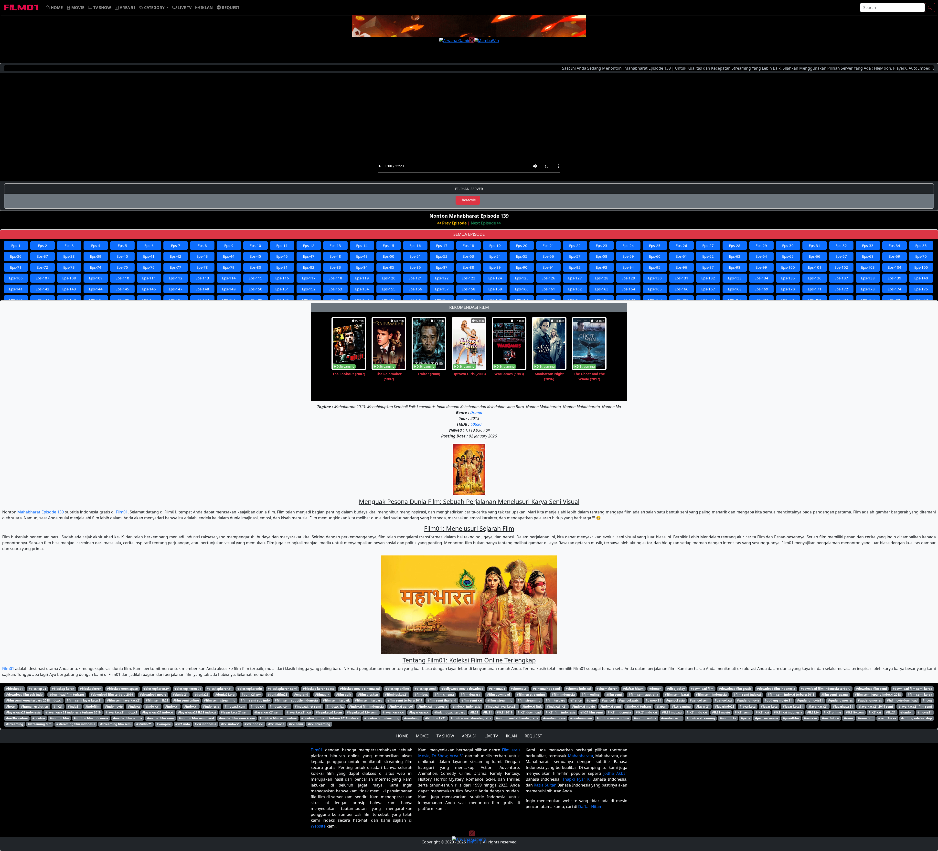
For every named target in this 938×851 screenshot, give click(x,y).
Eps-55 (521, 256)
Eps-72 (42, 267)
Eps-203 (735, 299)
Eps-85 (388, 267)
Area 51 (457, 755)
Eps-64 (761, 256)
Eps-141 (16, 289)
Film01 (122, 512)
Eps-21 (548, 245)
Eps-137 (841, 278)
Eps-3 (69, 245)
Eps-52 (442, 256)
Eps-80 (255, 267)
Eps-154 (362, 289)
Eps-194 (495, 299)
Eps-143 (69, 289)
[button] (154, 7)
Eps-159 (495, 289)
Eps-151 (282, 289)
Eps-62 (708, 256)
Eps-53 (468, 256)
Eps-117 (309, 278)
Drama (476, 412)
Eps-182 (175, 299)
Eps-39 (95, 256)
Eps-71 (15, 267)
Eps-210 (921, 299)
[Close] (472, 40)
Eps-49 (362, 256)
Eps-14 (362, 245)
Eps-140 (921, 278)
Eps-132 (708, 278)
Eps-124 (495, 278)
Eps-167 (708, 289)
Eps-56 (548, 256)
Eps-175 (921, 289)
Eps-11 (282, 245)
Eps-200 (655, 299)
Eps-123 (468, 278)
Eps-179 (96, 299)
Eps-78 (202, 267)
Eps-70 (921, 256)
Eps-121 (415, 278)
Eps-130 (655, 278)
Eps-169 (761, 289)
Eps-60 (655, 256)
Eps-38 (69, 256)
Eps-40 (122, 256)
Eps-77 (175, 267)
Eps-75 (122, 267)
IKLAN (511, 736)
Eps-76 (149, 267)
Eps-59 (628, 256)
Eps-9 (229, 245)
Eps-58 (601, 256)
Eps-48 (335, 256)
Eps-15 (388, 245)
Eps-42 (175, 256)
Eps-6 (149, 245)
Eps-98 (734, 267)
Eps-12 (308, 245)
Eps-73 (69, 267)
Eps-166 (681, 289)
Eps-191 (415, 299)
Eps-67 (841, 256)
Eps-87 (442, 267)
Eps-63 (734, 256)
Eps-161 (548, 289)
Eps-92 (575, 267)
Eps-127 (575, 278)
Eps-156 (415, 289)
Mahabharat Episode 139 (40, 512)
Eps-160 (522, 289)
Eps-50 (388, 256)
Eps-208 (868, 299)
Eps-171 (814, 289)
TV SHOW (445, 736)
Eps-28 (734, 245)
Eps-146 (149, 289)
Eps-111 (149, 278)
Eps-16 (415, 245)
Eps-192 (442, 299)
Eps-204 (761, 299)
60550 (475, 424)
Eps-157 (442, 289)
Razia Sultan (545, 785)
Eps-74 (95, 267)
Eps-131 (681, 278)
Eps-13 (335, 245)
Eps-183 (202, 299)
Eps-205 (788, 299)
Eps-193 (468, 299)
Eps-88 (468, 267)
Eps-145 (122, 289)
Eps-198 (601, 299)
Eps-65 (788, 256)
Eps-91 (548, 267)
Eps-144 (96, 289)
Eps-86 (415, 267)
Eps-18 (468, 245)
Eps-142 (42, 289)
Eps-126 (548, 278)
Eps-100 (788, 267)
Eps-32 (841, 245)
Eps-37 (42, 256)
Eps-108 (69, 278)
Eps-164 (628, 289)
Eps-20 (521, 245)
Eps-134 (761, 278)
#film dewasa (470, 694)
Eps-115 (255, 278)
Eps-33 (868, 245)
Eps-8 (202, 245)
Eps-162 (575, 289)
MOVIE (422, 736)
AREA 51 (469, 736)
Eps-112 (175, 278)
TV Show (440, 755)
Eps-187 (309, 299)
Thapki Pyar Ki (576, 779)
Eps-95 (655, 267)
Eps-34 (894, 245)
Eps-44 (228, 256)
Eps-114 (229, 278)
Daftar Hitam (590, 806)
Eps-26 (681, 245)
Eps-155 (388, 289)
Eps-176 (16, 299)
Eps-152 (309, 289)
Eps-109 (96, 278)
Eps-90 (521, 267)
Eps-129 (628, 278)
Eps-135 (788, 278)
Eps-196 (548, 299)
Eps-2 (42, 245)
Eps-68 (868, 256)
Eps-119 (362, 278)
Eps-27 (708, 245)
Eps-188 (335, 299)
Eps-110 (122, 278)
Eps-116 (282, 278)
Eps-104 (894, 267)
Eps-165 (655, 289)
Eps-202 (708, 299)
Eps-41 (149, 256)
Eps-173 (868, 289)
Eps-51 (415, 256)
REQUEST (533, 736)
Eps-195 (522, 299)
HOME (402, 736)
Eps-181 (149, 299)
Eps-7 (175, 245)
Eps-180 (122, 299)
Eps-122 (442, 278)
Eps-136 (814, 278)
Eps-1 (16, 245)
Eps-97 (708, 267)
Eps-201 (681, 299)
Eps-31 (814, 245)
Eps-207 (841, 299)
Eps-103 (868, 267)
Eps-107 (42, 278)
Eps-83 (335, 267)
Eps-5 (122, 245)
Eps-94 (628, 267)
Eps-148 (202, 289)
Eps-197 (575, 299)
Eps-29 (761, 245)
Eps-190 (388, 299)
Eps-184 (229, 299)
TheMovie (468, 200)
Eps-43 (202, 256)
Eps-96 (681, 267)
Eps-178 (69, 299)
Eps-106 (16, 278)
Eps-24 (628, 245)
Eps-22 (575, 245)
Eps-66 (814, 256)
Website (318, 826)
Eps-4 (95, 245)
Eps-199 (628, 299)
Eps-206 (814, 299)
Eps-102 (841, 267)
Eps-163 (601, 289)
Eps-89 (495, 267)
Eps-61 (681, 256)
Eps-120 (388, 278)
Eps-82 (308, 267)
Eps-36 (15, 256)
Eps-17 (442, 245)
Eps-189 (362, 299)
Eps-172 (841, 289)
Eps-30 (788, 245)
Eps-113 (202, 278)
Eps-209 (894, 299)
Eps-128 (601, 278)
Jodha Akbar (615, 773)
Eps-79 (228, 267)
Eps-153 (335, 289)
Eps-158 (468, 289)
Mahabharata (580, 755)
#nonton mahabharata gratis (517, 718)
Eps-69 (894, 256)
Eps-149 (229, 289)
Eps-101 (814, 267)
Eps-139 (894, 278)
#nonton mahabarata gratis (471, 718)
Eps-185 (255, 299)
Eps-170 (788, 289)
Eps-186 (282, 299)
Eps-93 (601, 267)
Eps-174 (894, 289)
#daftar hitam (633, 689)
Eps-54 (495, 256)
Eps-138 (868, 278)
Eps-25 (655, 245)
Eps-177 (42, 299)
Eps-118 (335, 278)
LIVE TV (491, 736)
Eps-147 (175, 289)
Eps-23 (601, 245)
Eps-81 (282, 267)
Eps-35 (921, 245)
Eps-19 (495, 245)
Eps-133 (735, 278)
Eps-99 (761, 267)
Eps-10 (255, 245)
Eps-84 (362, 267)
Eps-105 (921, 267)
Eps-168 (735, 289)
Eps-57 (575, 256)
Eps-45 (255, 256)
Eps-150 (255, 289)
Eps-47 (308, 256)
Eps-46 (282, 256)
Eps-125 (522, 278)
